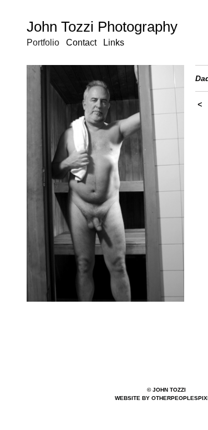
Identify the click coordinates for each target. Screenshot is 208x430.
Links (113, 42)
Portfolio (43, 42)
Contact (81, 42)
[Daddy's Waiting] (105, 183)
